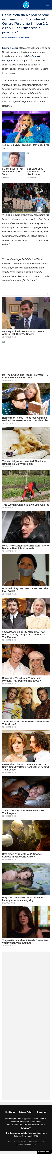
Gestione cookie (44, 1152)
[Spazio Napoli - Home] (26, 4)
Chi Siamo (10, 1112)
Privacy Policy (25, 1112)
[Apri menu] (47, 4)
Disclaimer (42, 1112)
